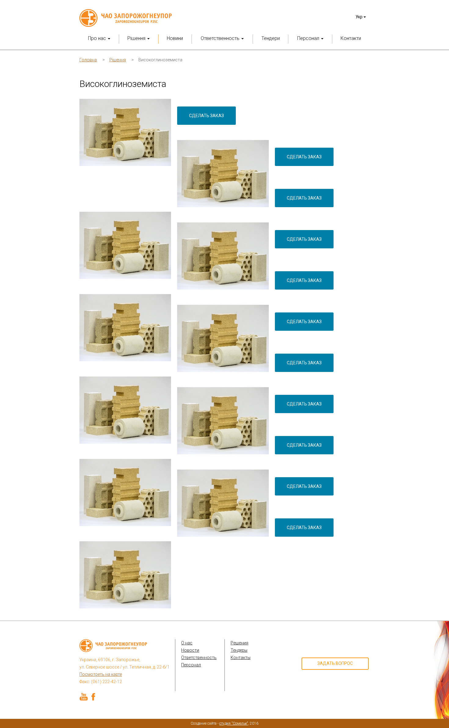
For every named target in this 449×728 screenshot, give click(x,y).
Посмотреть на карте (100, 674)
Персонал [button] (308, 38)
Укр (359, 16)
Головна (88, 59)
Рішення (117, 59)
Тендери (270, 38)
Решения (239, 642)
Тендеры (239, 650)
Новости (190, 650)
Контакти (351, 38)
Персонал (191, 664)
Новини (175, 38)
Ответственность (199, 657)
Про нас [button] (97, 38)
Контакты (240, 657)
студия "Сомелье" (233, 723)
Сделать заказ (206, 115)
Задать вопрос (335, 663)
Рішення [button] (137, 38)
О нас (186, 642)
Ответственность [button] (221, 38)
